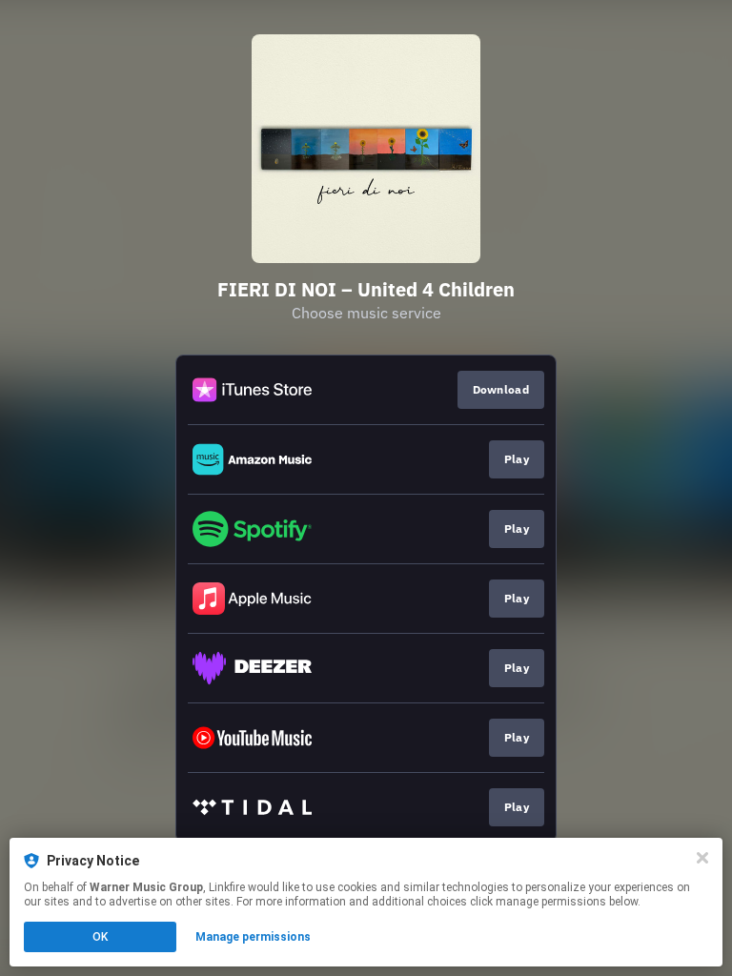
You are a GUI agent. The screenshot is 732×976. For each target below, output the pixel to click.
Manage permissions (253, 937)
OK (100, 937)
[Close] (702, 858)
